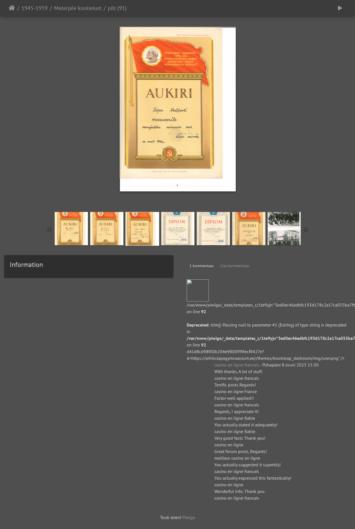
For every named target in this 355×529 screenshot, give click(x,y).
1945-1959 (34, 8)
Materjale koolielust (78, 8)
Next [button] (306, 230)
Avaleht (12, 8)
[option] (71, 228)
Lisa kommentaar (234, 265)
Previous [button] (49, 230)
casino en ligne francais (236, 365)
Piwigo (188, 517)
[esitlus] (340, 8)
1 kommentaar (201, 265)
